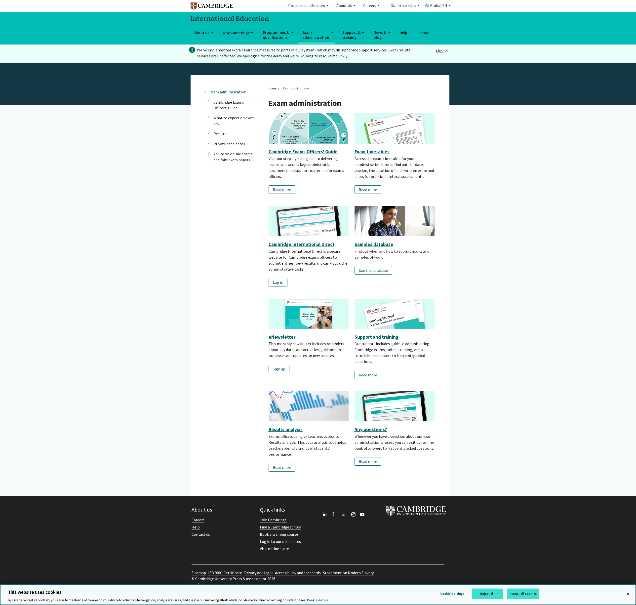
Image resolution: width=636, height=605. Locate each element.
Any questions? (371, 429)
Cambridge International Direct (301, 244)
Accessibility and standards (298, 572)
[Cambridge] (212, 6)
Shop (425, 32)
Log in (278, 282)
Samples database (374, 244)
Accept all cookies (523, 593)
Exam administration (315, 35)
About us (201, 32)
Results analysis (286, 429)
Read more (282, 189)
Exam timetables (372, 152)
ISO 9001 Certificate (225, 572)
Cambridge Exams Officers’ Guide (228, 105)
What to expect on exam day (234, 120)
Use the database (373, 270)
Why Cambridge (236, 32)
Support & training (351, 35)
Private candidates (229, 143)
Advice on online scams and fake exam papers (232, 156)
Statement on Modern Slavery (348, 572)
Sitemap (199, 572)
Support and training (376, 337)
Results (219, 133)
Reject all (487, 593)
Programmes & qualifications (276, 35)
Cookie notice (317, 600)
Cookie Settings (452, 593)
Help (403, 32)
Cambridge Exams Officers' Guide (303, 152)
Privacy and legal (258, 572)
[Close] (628, 594)
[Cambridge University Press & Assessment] (416, 516)
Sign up (279, 368)
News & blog (380, 35)
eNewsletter (282, 337)
